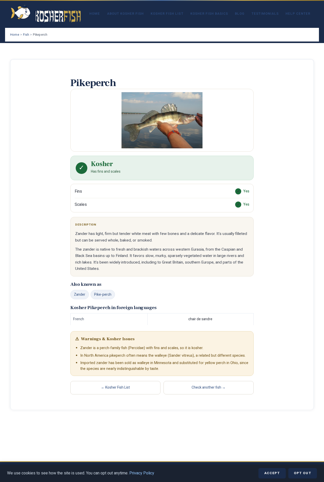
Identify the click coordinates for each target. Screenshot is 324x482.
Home (94, 13)
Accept (272, 473)
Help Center (298, 13)
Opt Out (302, 473)
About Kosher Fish (125, 13)
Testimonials (265, 13)
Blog (240, 13)
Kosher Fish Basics (209, 13)
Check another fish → (209, 387)
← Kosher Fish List (115, 387)
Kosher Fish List (167, 13)
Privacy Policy (141, 473)
